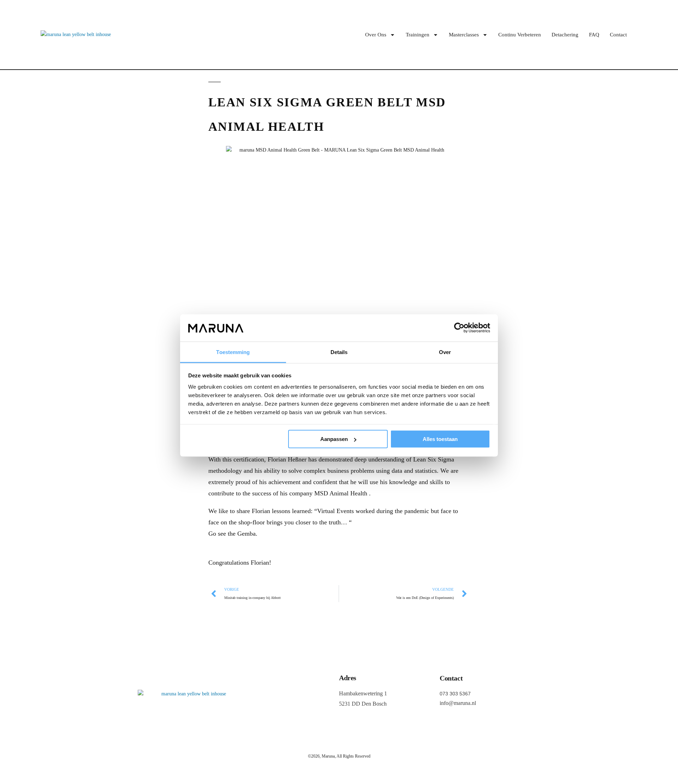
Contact (618, 34)
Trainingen (417, 34)
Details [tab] (339, 352)
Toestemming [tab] (233, 352)
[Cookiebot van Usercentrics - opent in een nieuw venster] (459, 328)
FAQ (594, 34)
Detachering (565, 34)
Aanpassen (334, 439)
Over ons (375, 34)
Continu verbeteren (519, 34)
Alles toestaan (440, 439)
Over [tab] (445, 352)
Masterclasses (464, 34)
